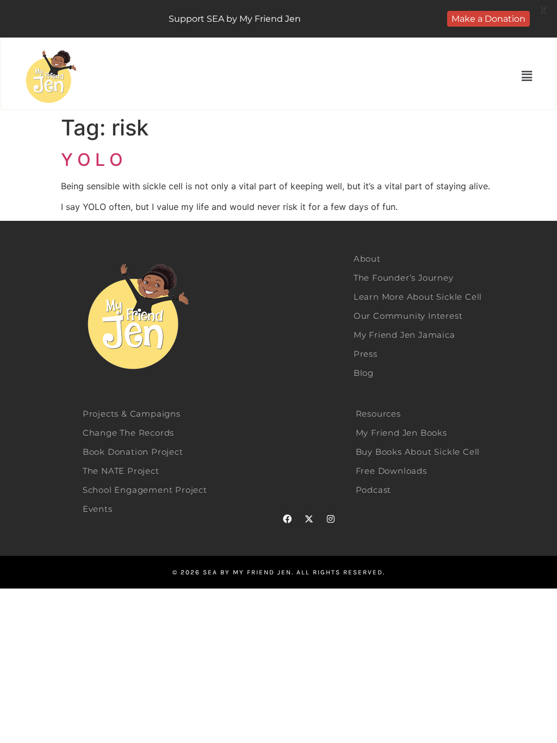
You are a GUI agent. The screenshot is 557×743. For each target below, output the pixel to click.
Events (98, 509)
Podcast (374, 490)
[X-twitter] (309, 519)
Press (365, 354)
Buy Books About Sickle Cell (418, 452)
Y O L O (92, 159)
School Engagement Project (145, 490)
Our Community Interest (408, 316)
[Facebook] (287, 519)
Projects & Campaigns (132, 413)
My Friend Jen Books (401, 433)
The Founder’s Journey (404, 278)
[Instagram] (330, 519)
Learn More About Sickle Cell (418, 297)
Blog (364, 373)
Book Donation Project (133, 452)
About (367, 258)
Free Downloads (391, 471)
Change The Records (128, 433)
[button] (527, 76)
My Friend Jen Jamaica (404, 335)
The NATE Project (121, 471)
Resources (378, 413)
